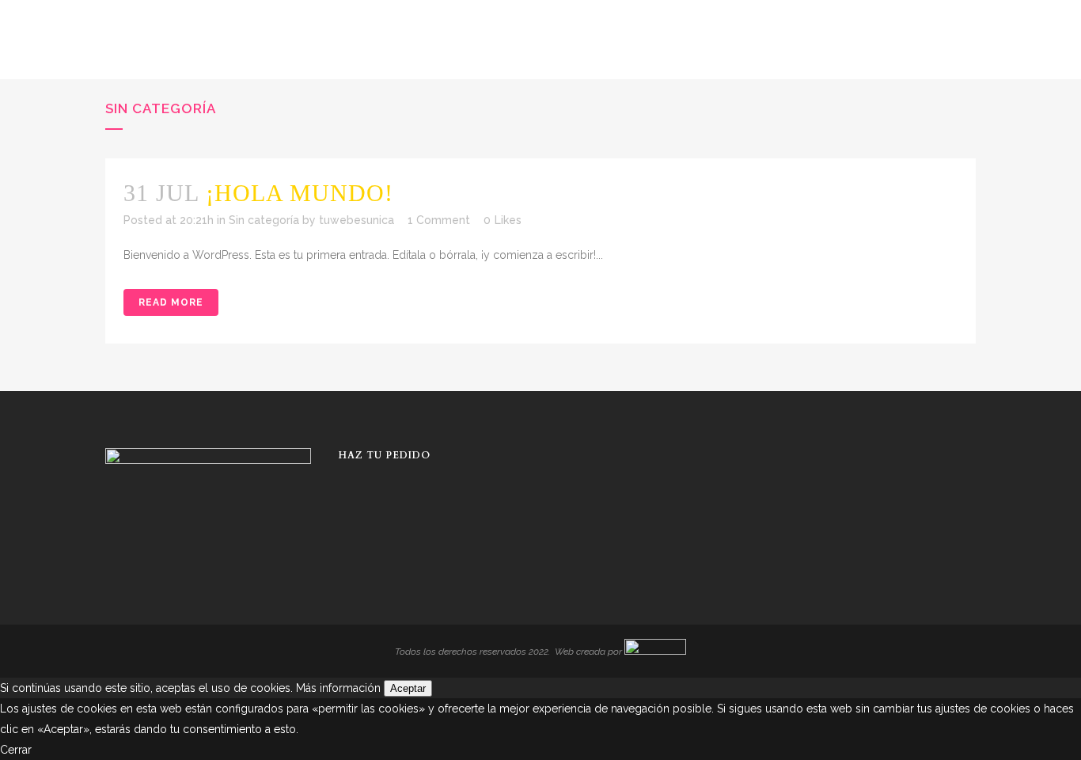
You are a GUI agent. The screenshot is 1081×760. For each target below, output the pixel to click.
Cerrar (16, 749)
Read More (170, 302)
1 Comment (439, 220)
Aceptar (408, 688)
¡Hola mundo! (299, 193)
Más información (338, 688)
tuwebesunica (356, 220)
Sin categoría (264, 220)
